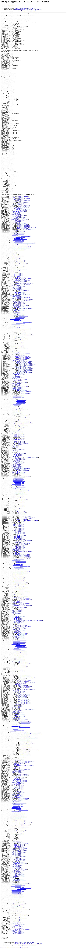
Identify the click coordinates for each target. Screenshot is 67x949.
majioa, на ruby (19, 356)
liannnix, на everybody (29, 743)
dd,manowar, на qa (17, 554)
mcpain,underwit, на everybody (22, 280)
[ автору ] (33, 10)
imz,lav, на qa (16, 718)
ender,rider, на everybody (21, 583)
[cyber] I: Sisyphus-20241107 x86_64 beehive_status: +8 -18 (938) (28, 9)
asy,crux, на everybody (18, 635)
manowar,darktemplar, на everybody (19, 219)
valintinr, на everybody (18, 891)
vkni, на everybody (15, 276)
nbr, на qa (18, 809)
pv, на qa (14, 378)
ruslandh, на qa (15, 211)
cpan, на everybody (22, 696)
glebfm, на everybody (22, 244)
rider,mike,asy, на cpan (20, 283)
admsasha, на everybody (18, 849)
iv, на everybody (16, 797)
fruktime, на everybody (31, 737)
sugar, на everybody (21, 535)
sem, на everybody (19, 266)
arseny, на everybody (17, 413)
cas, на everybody (24, 202)
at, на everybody (19, 778)
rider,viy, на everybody (27, 822)
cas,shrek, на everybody (22, 425)
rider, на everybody (26, 236)
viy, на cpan (21, 679)
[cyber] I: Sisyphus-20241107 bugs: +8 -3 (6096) (25, 8)
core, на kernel (17, 303)
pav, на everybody (16, 854)
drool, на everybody (22, 572)
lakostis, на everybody (19, 218)
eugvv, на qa (20, 883)
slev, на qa (16, 281)
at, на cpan (16, 690)
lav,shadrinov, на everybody (20, 780)
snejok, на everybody (17, 931)
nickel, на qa (18, 542)
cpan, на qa (22, 686)
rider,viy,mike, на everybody (22, 297)
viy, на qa (17, 222)
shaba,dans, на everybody (17, 594)
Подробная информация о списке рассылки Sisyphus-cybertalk (14, 947)
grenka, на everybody (19, 374)
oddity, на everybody (19, 302)
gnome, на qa (21, 521)
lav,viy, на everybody (18, 397)
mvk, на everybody (18, 339)
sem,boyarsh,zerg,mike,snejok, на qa (26, 227)
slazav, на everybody (17, 288)
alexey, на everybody (24, 739)
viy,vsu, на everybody (20, 453)
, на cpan (25, 689)
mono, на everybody (20, 505)
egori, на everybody (25, 747)
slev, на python (23, 740)
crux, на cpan (20, 675)
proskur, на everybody (24, 225)
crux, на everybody (18, 496)
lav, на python (24, 732)
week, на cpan (20, 692)
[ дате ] (20, 10)
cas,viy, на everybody (19, 442)
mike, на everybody (20, 237)
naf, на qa (22, 231)
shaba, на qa (16, 269)
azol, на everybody (18, 525)
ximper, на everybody (26, 391)
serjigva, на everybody (24, 198)
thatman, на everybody (33, 749)
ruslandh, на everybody (22, 196)
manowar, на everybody (18, 240)
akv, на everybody (16, 644)
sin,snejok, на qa (18, 468)
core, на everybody (20, 541)
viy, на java (20, 262)
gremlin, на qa (16, 257)
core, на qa (16, 215)
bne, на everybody (17, 574)
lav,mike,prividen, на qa (20, 765)
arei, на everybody (15, 871)
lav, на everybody (20, 261)
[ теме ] (29, 10)
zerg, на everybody (18, 455)
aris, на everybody (16, 256)
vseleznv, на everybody (24, 591)
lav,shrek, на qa (17, 305)
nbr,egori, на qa (19, 325)
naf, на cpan (15, 447)
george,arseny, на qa (16, 930)
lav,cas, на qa (21, 277)
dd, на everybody (18, 800)
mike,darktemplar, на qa (19, 605)
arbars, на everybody (24, 555)
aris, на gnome (27, 520)
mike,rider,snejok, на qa (21, 243)
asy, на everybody (18, 274)
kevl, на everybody (16, 216)
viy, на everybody (20, 217)
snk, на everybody (26, 246)
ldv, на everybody (14, 864)
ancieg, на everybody (26, 741)
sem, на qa (15, 776)
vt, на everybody (18, 320)
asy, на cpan (23, 678)
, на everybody (26, 200)
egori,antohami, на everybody (20, 584)
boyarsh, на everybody (22, 224)
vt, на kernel (18, 313)
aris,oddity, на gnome (19, 422)
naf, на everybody (16, 385)
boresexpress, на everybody (20, 863)
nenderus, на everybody (18, 604)
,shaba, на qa (29, 283)
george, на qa (15, 254)
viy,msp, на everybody (19, 330)
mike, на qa (20, 200)
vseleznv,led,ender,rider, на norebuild (26, 620)
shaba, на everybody (20, 230)
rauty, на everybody (25, 754)
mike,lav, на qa (17, 201)
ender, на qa (16, 711)
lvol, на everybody (25, 205)
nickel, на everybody (20, 249)
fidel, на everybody (19, 434)
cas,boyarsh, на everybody (20, 263)
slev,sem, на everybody (21, 651)
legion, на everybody (19, 691)
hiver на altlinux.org (12, 4)
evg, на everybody (18, 589)
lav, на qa (14, 235)
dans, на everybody (16, 661)
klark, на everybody (20, 670)
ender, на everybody (18, 197)
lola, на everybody (17, 611)
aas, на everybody (22, 685)
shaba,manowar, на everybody (25, 551)
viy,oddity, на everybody (22, 915)
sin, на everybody (18, 273)
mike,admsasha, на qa (19, 588)
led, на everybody (19, 318)
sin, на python (15, 247)
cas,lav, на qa (18, 929)
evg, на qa (15, 756)
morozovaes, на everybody (19, 577)
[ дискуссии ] (25, 10)
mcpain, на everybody (23, 290)
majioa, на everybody (18, 255)
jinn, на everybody (15, 420)
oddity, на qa (20, 203)
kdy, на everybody (25, 824)
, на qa (21, 247)
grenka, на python (28, 733)
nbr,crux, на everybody (19, 627)
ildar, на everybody (18, 199)
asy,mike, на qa (16, 641)
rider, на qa (17, 338)
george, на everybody (18, 204)
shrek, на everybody (16, 312)
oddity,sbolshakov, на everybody (23, 278)
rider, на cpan (20, 340)
